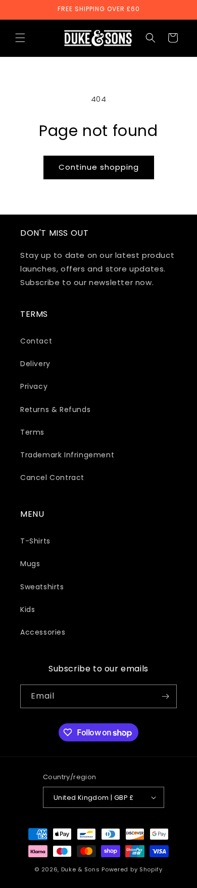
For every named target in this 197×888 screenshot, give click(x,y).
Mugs (30, 564)
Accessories (43, 632)
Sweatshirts (42, 587)
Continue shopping (99, 167)
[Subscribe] (165, 696)
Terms (32, 432)
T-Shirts (35, 541)
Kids (27, 609)
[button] (20, 38)
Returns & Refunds (55, 409)
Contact (36, 341)
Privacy (33, 386)
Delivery (35, 364)
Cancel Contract (52, 477)
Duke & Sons (80, 869)
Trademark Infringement (67, 455)
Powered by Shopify (132, 869)
